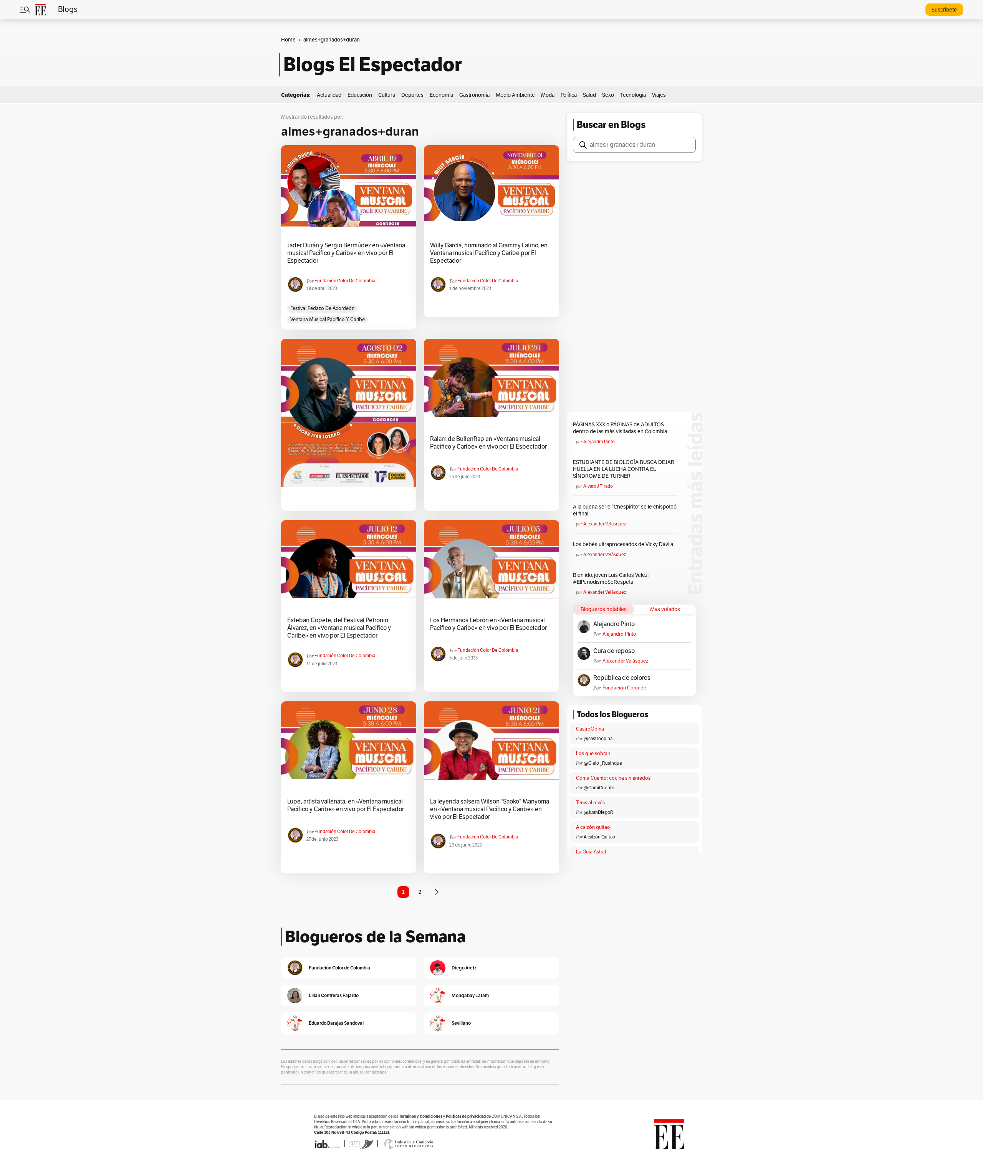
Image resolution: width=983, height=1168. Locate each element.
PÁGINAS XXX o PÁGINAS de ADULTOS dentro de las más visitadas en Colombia (620, 428)
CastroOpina (590, 729)
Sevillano (461, 1023)
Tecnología (633, 95)
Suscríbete (944, 10)
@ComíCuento (599, 787)
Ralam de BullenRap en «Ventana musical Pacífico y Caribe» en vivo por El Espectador (488, 443)
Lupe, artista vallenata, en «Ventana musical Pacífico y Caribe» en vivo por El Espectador (345, 805)
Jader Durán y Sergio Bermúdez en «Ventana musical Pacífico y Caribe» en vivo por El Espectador (346, 253)
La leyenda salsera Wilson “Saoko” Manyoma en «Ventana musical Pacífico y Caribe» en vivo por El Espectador (489, 809)
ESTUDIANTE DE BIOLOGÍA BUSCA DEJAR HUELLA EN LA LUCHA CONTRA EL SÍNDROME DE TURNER (623, 469)
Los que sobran (593, 754)
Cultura (386, 95)
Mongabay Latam (470, 995)
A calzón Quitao (599, 837)
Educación (360, 95)
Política (569, 95)
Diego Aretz (464, 968)
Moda (547, 95)
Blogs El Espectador (372, 64)
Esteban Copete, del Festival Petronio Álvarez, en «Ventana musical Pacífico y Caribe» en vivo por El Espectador (339, 628)
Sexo (608, 95)
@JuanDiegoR (598, 812)
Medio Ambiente (515, 95)
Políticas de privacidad (466, 1116)
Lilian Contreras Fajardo (334, 995)
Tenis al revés (590, 803)
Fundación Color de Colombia (344, 280)
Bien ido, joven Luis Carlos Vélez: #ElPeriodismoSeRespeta (611, 578)
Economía (441, 95)
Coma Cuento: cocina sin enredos (613, 778)
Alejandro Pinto (599, 441)
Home (288, 39)
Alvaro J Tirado (598, 486)
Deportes (412, 95)
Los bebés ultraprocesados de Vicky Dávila (624, 544)
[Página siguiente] (436, 892)
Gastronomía (474, 95)
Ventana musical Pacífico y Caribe (327, 319)
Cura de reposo (614, 651)
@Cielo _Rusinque (603, 763)
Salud (589, 95)
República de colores (621, 678)
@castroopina (598, 738)
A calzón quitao (593, 827)
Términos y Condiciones (420, 1116)
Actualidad (329, 95)
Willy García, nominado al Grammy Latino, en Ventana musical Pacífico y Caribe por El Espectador (489, 253)
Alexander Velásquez (604, 524)
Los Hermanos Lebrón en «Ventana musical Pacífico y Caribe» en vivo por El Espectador (488, 624)
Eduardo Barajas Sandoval (336, 1023)
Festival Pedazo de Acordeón (322, 308)
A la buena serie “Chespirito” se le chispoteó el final (625, 510)
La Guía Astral (591, 852)
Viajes (659, 95)
